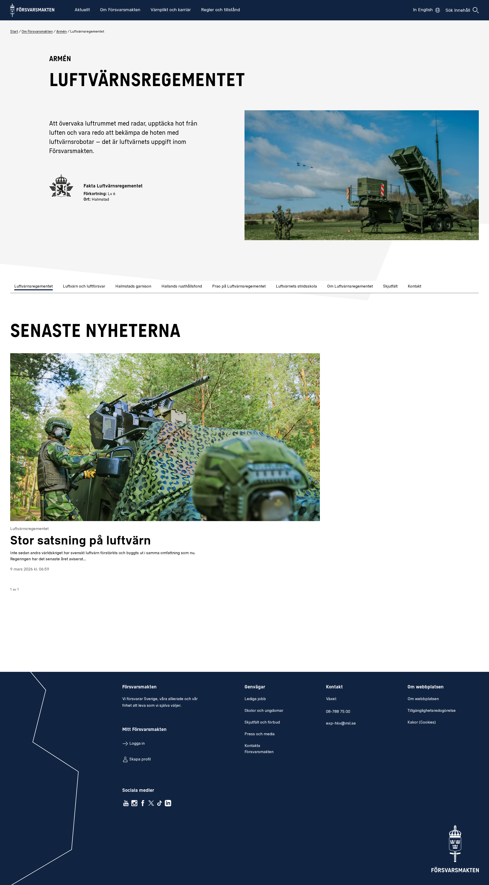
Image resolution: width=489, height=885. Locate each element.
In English (423, 10)
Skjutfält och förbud (262, 722)
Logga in (137, 744)
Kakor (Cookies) (422, 722)
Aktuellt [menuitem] (82, 10)
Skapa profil (140, 759)
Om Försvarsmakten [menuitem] (120, 10)
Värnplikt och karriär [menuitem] (171, 10)
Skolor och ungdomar (263, 711)
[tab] (34, 287)
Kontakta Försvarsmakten (259, 749)
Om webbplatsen (423, 699)
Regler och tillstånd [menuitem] (220, 10)
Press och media (259, 734)
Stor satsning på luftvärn (80, 541)
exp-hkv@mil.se (341, 723)
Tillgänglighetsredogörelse (432, 711)
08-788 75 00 (338, 712)
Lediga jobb (255, 699)
